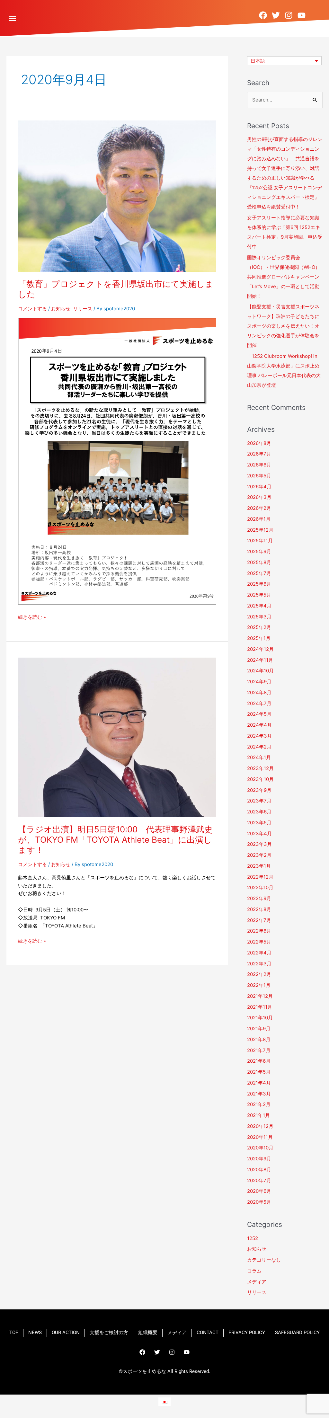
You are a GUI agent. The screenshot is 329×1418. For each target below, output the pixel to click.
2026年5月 (259, 476)
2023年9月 (259, 790)
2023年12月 (260, 768)
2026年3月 (259, 497)
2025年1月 (259, 638)
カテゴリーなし (264, 1260)
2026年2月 (259, 508)
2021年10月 (260, 1018)
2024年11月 (260, 660)
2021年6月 (259, 1061)
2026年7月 (259, 454)
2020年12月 (260, 1126)
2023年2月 (259, 855)
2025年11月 (260, 540)
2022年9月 (259, 898)
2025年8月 (259, 562)
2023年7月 (259, 801)
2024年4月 (259, 725)
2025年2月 (259, 627)
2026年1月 (259, 519)
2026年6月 (259, 465)
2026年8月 (259, 443)
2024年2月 (259, 747)
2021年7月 (259, 1050)
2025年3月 (259, 617)
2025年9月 (259, 551)
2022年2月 (259, 974)
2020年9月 (259, 1159)
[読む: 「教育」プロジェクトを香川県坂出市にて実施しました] (117, 196)
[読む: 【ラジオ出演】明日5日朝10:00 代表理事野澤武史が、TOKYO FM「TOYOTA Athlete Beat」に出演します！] (117, 737)
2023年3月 (259, 844)
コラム (254, 1271)
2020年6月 (259, 1191)
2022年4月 (259, 953)
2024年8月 (259, 692)
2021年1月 (258, 1115)
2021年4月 (259, 1083)
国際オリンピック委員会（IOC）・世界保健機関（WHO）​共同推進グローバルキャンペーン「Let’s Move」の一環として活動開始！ (283, 276)
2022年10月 (260, 887)
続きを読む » (32, 616)
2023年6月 (259, 812)
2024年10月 (260, 671)
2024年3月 (259, 736)
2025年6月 (259, 584)
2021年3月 (259, 1094)
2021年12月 (260, 996)
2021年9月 (259, 1028)
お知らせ (60, 309)
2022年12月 (260, 877)
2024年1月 (259, 757)
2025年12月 (260, 530)
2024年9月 (259, 681)
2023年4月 (259, 833)
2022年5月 (259, 942)
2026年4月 (259, 486)
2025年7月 (259, 573)
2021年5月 (259, 1072)
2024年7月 (259, 703)
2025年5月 (259, 595)
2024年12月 (260, 649)
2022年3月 (259, 964)
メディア (256, 1282)
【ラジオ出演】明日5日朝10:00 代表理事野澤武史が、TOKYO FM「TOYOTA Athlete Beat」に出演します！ (115, 839)
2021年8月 (259, 1039)
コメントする (32, 309)
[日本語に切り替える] (164, 1401)
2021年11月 (259, 1007)
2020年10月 (260, 1148)
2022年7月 (259, 920)
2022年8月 (259, 909)
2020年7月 (259, 1180)
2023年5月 (259, 823)
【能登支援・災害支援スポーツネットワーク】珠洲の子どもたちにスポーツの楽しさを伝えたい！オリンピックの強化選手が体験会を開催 (283, 326)
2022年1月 (259, 985)
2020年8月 (259, 1169)
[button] (12, 19)
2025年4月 (259, 606)
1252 (252, 1238)
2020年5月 (259, 1202)
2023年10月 (260, 779)
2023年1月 (259, 866)
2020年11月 (260, 1137)
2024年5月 (259, 714)
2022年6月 (259, 931)
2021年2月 (259, 1104)
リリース (82, 309)
